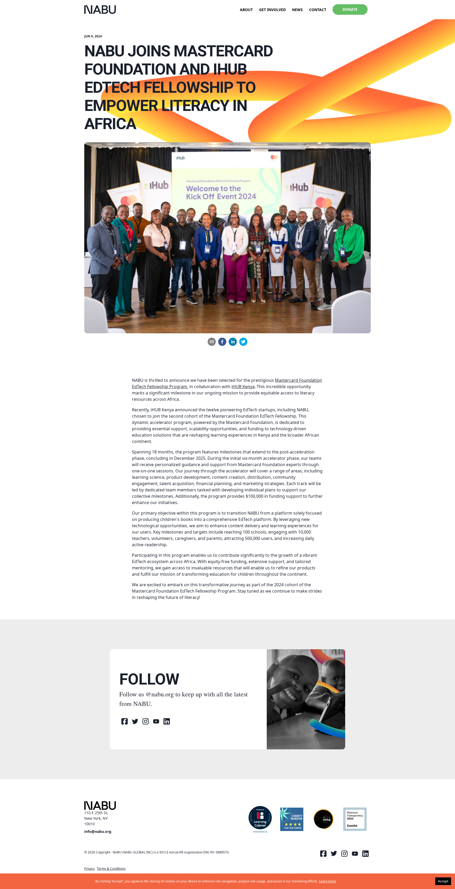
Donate (350, 9)
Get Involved (272, 9)
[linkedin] (233, 342)
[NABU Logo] (100, 9)
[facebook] (222, 342)
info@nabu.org (97, 831)
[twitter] (243, 342)
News (297, 9)
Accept (443, 881)
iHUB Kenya (243, 386)
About (246, 9)
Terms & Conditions (111, 868)
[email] (211, 342)
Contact (317, 9)
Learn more (327, 881)
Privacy (89, 868)
